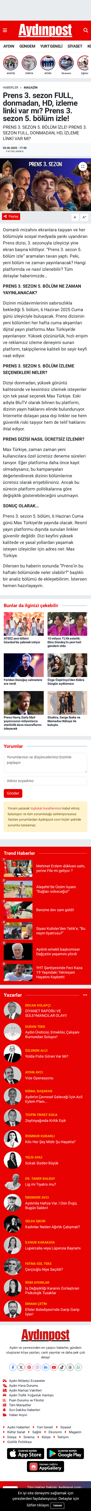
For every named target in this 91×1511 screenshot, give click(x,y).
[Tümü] (85, 995)
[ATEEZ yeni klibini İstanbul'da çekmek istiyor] (24, 623)
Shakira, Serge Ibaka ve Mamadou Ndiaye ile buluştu (63, 721)
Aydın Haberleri (18, 1427)
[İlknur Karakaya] (12, 1245)
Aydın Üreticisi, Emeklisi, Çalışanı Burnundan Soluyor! (52, 1034)
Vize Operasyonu (39, 1078)
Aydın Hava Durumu (23, 1386)
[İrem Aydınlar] (12, 1287)
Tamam (57, 1505)
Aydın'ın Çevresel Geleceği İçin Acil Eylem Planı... (53, 1099)
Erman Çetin (36, 1304)
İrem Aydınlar (37, 1283)
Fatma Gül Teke (38, 1264)
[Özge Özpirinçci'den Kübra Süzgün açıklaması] (67, 665)
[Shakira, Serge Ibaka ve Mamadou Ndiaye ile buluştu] (67, 702)
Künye (46, 1437)
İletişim (63, 1437)
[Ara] (85, 30)
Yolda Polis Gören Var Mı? (46, 1056)
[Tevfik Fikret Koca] (12, 1117)
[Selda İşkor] (12, 1224)
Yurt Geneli (45, 1427)
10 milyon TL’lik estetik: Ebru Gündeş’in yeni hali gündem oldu (64, 642)
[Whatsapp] (78, 1367)
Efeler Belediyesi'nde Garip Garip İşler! (52, 1311)
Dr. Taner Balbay (40, 1179)
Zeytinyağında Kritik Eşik (45, 1120)
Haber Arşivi (18, 1415)
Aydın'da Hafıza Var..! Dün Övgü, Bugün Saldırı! (51, 1205)
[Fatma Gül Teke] (12, 1266)
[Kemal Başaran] (12, 1096)
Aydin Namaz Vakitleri (25, 1390)
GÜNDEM (27, 46)
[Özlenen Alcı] (12, 1053)
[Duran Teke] (12, 1031)
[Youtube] (53, 1367)
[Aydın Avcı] (12, 1075)
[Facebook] (13, 1367)
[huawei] (45, 1467)
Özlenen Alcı (36, 1051)
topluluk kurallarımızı (46, 808)
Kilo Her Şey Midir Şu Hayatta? (50, 1142)
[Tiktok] (62, 1367)
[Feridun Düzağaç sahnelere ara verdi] (24, 665)
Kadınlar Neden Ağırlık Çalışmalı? (52, 1227)
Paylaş (13, 216)
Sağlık (36, 1432)
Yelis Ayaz (33, 1157)
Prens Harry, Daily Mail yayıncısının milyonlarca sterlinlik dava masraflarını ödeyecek (23, 723)
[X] (21, 1367)
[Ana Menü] (5, 30)
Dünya (11, 1437)
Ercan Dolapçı (38, 1005)
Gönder (13, 793)
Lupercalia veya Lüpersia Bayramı (53, 1248)
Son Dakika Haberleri (24, 1410)
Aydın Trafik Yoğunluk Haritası (31, 1395)
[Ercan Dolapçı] (12, 1010)
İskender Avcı (37, 1197)
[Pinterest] (29, 1367)
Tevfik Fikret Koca (41, 1115)
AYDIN (8, 46)
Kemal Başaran (38, 1091)
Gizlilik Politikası (19, 1442)
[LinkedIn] (45, 1367)
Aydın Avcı (34, 1072)
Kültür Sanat (16, 1432)
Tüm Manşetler (20, 1405)
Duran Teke (35, 1027)
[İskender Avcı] (12, 1202)
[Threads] (70, 1367)
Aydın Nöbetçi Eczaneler (27, 1381)
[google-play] (65, 1454)
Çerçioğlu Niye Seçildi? (44, 1269)
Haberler (10, 87)
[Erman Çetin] (12, 1309)
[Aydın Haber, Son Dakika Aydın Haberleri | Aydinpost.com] (45, 31)
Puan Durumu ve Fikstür (26, 1400)
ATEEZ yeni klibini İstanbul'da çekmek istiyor (22, 640)
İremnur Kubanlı (40, 1136)
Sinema (28, 1437)
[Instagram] (37, 1367)
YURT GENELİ (51, 46)
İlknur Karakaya (40, 1242)
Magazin (31, 87)
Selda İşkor (35, 1221)
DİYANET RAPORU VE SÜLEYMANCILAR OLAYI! (46, 1013)
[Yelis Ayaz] (12, 1160)
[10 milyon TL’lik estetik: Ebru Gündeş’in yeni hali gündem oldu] (67, 623)
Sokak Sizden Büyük (42, 1163)
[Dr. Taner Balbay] (12, 1181)
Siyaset (65, 1427)
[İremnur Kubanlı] (12, 1139)
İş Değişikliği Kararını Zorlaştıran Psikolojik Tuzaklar (52, 1290)
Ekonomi (55, 1432)
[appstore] (26, 1454)
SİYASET (75, 46)
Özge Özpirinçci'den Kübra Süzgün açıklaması (65, 681)
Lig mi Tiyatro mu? (40, 1184)
